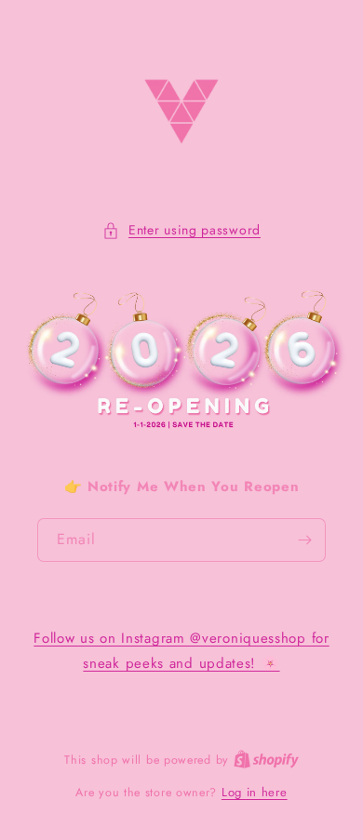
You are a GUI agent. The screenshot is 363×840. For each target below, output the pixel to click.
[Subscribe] (304, 540)
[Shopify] (266, 759)
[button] (181, 230)
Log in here (255, 792)
